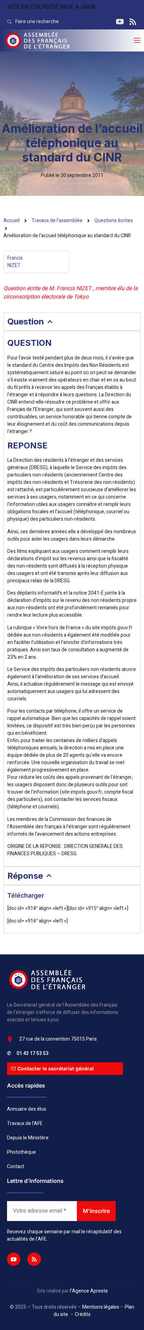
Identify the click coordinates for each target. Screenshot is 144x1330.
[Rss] (34, 1259)
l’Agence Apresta (89, 1291)
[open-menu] (137, 40)
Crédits (83, 1314)
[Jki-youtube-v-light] (13, 1259)
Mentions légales (100, 1307)
